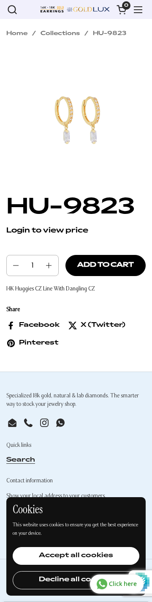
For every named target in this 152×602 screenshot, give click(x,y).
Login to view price (47, 230)
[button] (12, 9)
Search (20, 460)
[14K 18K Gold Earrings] (75, 9)
